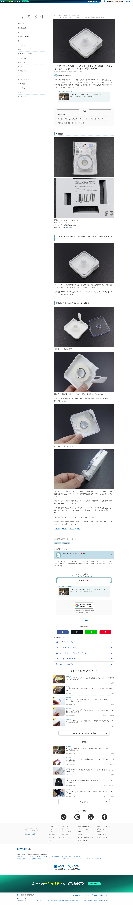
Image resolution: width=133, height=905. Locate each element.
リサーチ (72, 900)
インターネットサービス (22, 900)
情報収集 (78, 900)
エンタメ (21, 75)
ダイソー (68, 228)
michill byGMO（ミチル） (60, 15)
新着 (19, 41)
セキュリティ (54, 900)
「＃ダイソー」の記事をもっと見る (67, 529)
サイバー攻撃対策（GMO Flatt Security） (69, 858)
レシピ (20, 66)
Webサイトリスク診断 (66, 856)
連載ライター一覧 (23, 36)
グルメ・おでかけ (23, 79)
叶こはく (112, 726)
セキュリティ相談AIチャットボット (81, 856)
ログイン (21, 32)
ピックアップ (22, 96)
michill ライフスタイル (64, 75)
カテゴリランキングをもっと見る (84, 733)
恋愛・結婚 (21, 84)
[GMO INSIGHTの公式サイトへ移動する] (25, 849)
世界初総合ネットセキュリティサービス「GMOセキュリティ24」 (32, 856)
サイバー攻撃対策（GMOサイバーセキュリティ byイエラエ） (43, 858)
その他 (105, 900)
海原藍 (112, 683)
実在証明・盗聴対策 (21, 858)
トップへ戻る (83, 620)
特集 (19, 49)
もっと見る (84, 802)
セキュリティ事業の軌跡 (95, 858)
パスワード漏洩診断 (54, 856)
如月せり (112, 764)
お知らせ (21, 23)
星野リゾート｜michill (25, 54)
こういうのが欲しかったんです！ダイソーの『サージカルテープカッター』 (82, 119)
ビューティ (21, 62)
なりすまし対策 (84, 858)
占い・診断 (21, 88)
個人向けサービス (98, 900)
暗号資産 (90, 900)
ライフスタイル (23, 71)
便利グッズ (66, 543)
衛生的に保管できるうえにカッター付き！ (72, 123)
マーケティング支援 (63, 900)
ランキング (21, 45)
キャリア (21, 92)
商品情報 (62, 115)
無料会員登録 (22, 28)
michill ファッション (109, 785)
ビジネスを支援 (46, 900)
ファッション (22, 58)
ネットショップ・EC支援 (35, 900)
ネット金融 (83, 900)
